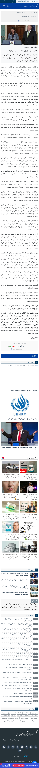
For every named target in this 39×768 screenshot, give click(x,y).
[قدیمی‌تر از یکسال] (19, 377)
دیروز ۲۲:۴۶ (35, 667)
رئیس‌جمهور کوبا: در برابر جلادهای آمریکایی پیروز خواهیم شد (17, 674)
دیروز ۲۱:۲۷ (35, 677)
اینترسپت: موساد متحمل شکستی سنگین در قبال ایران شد (17, 697)
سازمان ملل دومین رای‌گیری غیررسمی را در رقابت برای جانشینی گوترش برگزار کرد (17, 679)
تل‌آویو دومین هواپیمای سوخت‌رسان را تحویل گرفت (18, 683)
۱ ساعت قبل (35, 634)
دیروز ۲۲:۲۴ (35, 672)
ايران (25, 607)
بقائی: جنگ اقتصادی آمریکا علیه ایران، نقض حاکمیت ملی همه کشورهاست (18, 635)
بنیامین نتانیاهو (20, 604)
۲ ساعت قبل (35, 639)
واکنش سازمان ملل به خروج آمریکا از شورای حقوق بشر (22, 419)
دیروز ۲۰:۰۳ (35, 701)
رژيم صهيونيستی (10, 604)
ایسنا (31, 6)
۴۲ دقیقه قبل (35, 629)
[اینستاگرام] (8, 747)
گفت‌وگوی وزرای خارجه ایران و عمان (22, 693)
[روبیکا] (35, 747)
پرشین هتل (22, 721)
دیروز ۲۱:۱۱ (35, 682)
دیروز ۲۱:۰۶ (35, 685)
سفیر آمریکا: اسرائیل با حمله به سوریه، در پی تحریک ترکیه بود (16, 640)
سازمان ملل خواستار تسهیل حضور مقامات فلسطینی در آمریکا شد (17, 645)
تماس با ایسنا (4, 740)
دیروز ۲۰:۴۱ (35, 688)
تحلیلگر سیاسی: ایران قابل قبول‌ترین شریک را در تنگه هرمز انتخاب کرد (18, 702)
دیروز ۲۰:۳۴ (35, 693)
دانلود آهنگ (34, 718)
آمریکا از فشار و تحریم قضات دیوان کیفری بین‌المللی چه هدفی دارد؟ (17, 630)
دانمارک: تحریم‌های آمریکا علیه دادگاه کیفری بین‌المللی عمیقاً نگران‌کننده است (17, 650)
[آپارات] (19, 750)
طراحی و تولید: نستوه (19, 756)
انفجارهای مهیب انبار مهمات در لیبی (22, 657)
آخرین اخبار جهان (29, 615)
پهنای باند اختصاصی (17, 713)
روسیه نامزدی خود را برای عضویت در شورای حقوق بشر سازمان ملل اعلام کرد (15, 593)
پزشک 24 (13, 716)
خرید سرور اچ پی (6, 716)
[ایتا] (31, 747)
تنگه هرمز (34, 607)
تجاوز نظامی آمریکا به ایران (30, 610)
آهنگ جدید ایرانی (32, 716)
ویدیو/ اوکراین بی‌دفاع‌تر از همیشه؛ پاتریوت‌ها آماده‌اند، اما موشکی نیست (16, 625)
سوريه (20, 607)
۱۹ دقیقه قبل (35, 619)
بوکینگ (33, 721)
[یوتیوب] (17, 747)
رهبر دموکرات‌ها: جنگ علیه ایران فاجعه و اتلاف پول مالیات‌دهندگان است (18, 620)
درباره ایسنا (13, 740)
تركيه (29, 607)
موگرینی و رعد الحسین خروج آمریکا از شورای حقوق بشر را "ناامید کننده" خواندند (15, 587)
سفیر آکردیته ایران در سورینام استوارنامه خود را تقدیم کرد (17, 685)
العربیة (23, 1)
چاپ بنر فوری (34, 713)
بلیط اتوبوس (26, 713)
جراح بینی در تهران (6, 713)
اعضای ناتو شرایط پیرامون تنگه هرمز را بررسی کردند (18, 665)
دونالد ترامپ (29, 604)
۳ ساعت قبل (35, 644)
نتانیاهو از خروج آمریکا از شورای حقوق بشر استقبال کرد (22, 391)
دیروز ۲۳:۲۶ (35, 664)
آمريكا (33, 356)
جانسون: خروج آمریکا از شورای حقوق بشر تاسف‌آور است (14, 581)
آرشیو (26, 740)
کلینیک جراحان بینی (9, 721)
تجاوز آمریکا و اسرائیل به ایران (9, 607)
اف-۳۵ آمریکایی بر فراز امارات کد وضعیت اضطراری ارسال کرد (16, 661)
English (19, 1)
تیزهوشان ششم (24, 718)
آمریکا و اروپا (34, 13)
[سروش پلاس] (26, 747)
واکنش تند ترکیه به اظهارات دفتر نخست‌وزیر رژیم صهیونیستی (19, 669)
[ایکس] (13, 747)
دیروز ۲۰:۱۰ (35, 696)
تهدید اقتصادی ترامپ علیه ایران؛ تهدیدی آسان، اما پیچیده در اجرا (18, 689)
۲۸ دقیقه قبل (35, 624)
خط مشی (20, 740)
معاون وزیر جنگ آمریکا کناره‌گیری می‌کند (21, 654)
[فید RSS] (4, 747)
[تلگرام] (22, 747)
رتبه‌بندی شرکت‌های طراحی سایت (10, 718)
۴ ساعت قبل (35, 654)
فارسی (27, 1)
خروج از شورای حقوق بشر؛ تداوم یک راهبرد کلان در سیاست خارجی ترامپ (19, 448)
